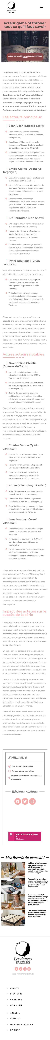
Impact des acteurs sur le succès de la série (26, 778)
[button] (41, 7)
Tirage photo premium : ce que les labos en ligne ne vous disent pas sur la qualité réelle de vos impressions (38, 883)
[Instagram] (29, 969)
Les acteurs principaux (22, 766)
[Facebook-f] (16, 969)
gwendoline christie (17, 372)
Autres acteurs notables (23, 771)
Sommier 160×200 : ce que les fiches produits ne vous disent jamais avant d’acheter (37, 913)
